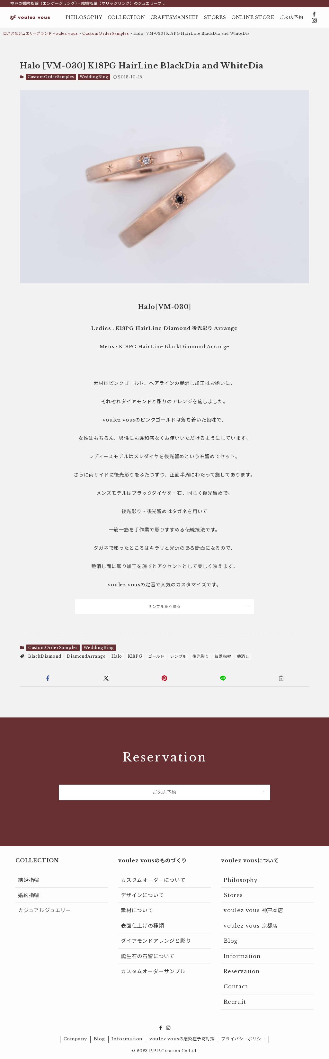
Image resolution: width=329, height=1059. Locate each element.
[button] (48, 678)
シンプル (178, 656)
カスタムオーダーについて (153, 880)
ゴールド (156, 656)
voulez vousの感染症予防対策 (182, 1039)
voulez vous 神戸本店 (253, 910)
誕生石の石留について (148, 956)
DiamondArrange (86, 656)
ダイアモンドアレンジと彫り (156, 941)
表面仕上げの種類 (142, 925)
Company (75, 1039)
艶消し (243, 656)
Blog (230, 941)
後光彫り (200, 656)
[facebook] (314, 14)
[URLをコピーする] (281, 678)
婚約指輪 (29, 895)
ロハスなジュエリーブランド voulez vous (40, 33)
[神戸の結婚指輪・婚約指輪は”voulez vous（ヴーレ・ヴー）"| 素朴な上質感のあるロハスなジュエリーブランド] (30, 17)
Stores (233, 895)
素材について (137, 910)
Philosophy (241, 880)
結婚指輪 (223, 656)
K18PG (135, 656)
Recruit (235, 1002)
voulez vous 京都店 (251, 925)
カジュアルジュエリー (44, 910)
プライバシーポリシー (243, 1039)
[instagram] (314, 20)
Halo (116, 656)
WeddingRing (94, 77)
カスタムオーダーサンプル (153, 971)
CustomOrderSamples (105, 33)
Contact (236, 986)
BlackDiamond (44, 656)
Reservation (242, 971)
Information (242, 956)
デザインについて (142, 895)
